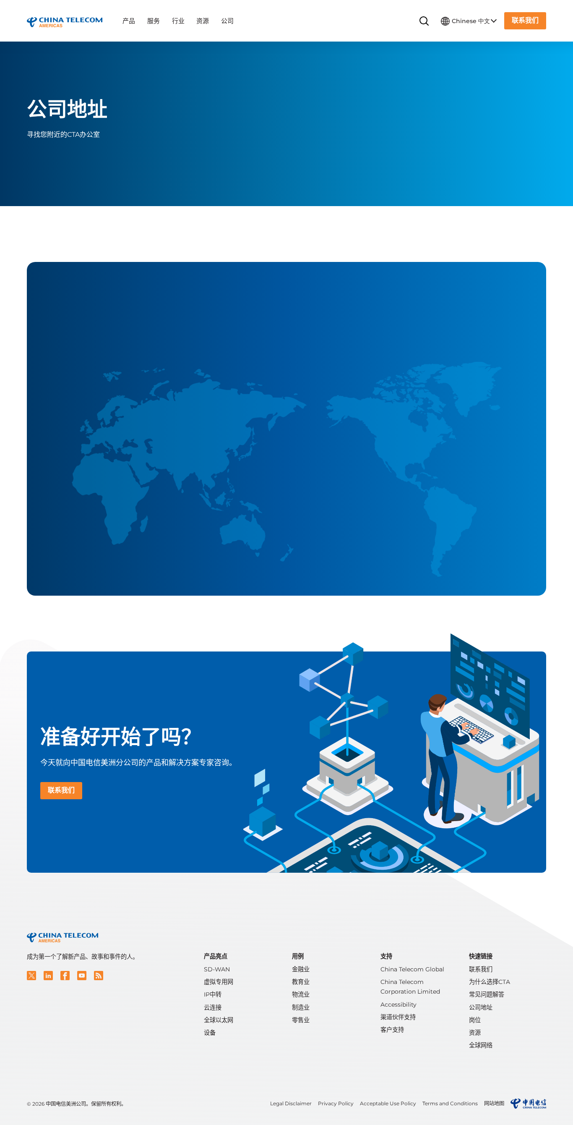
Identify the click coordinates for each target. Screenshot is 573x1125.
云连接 (212, 1007)
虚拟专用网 (218, 982)
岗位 (475, 1020)
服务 (153, 21)
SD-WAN (217, 969)
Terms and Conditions (450, 1103)
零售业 (301, 1020)
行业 (178, 21)
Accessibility (398, 1004)
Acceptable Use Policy (388, 1103)
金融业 (301, 969)
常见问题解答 (486, 994)
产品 (128, 21)
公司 (227, 21)
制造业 (301, 1007)
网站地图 (494, 1103)
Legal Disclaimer (291, 1103)
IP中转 (212, 994)
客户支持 (392, 1029)
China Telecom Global (412, 969)
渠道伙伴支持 (398, 1017)
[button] (31, 975)
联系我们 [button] (525, 20)
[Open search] (424, 21)
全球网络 (480, 1045)
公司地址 (480, 1007)
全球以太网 (218, 1020)
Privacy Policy (336, 1103)
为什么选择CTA (489, 982)
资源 (202, 21)
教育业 (301, 982)
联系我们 (480, 969)
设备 (210, 1032)
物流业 (301, 994)
